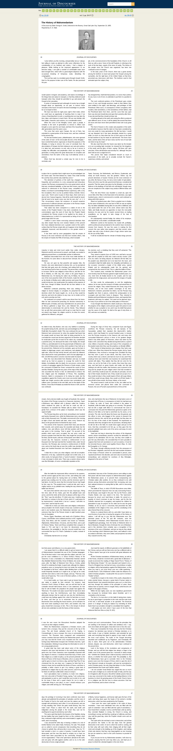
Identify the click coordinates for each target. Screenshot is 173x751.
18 (103, 10)
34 (41, 470)
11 (78, 10)
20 (110, 10)
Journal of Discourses (56, 3)
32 (41, 323)
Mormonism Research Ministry (90, 748)
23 (121, 10)
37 (132, 693)
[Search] (133, 4)
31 (132, 246)
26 (131, 10)
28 (41, 57)
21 (114, 10)
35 (132, 544)
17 (100, 10)
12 (82, 10)
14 (89, 10)
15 (93, 10)
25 (128, 10)
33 (132, 395)
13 (85, 10)
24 (124, 10)
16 (96, 10)
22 (117, 10)
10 (75, 10)
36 (41, 619)
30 (41, 170)
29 (132, 91)
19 (107, 10)
